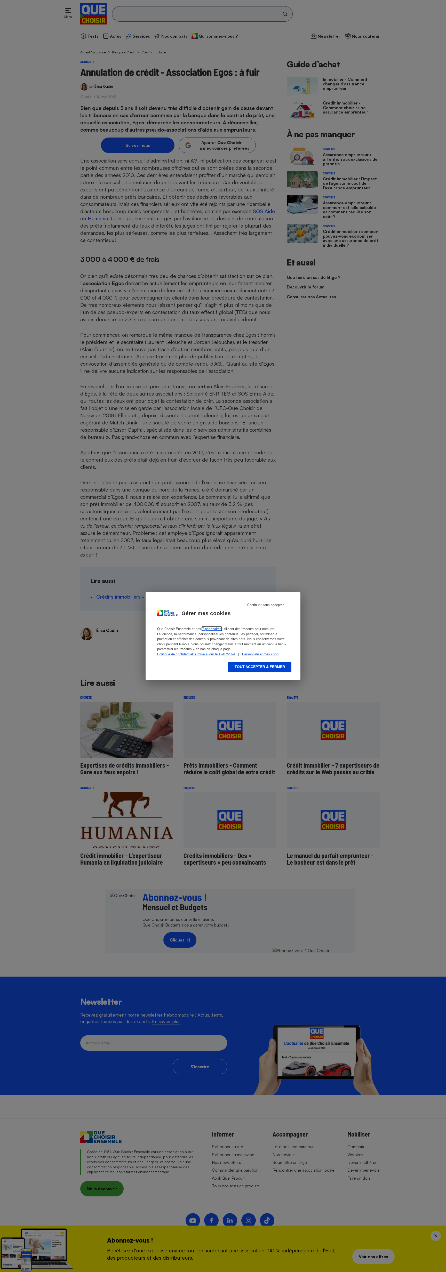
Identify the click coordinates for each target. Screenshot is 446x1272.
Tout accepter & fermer (260, 667)
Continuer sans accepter (265, 605)
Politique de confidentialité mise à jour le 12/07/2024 (196, 654)
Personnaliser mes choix (260, 654)
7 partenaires (211, 629)
